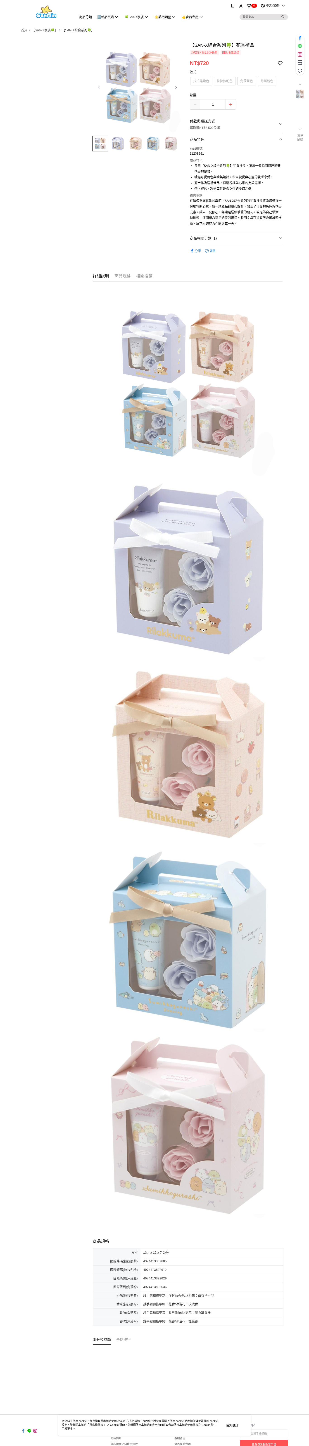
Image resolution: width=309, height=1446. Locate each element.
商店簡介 (116, 1438)
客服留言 (179, 1438)
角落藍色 (246, 81)
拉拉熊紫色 (201, 81)
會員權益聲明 (182, 1444)
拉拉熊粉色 (225, 81)
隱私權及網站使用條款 (124, 1444)
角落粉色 (267, 81)
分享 (198, 251)
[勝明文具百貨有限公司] (46, 12)
